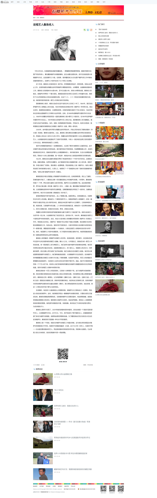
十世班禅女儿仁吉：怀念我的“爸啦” (108, 42)
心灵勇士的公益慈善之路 (63, 374)
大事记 (54, 486)
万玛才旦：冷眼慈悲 (101, 235)
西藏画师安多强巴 (103, 46)
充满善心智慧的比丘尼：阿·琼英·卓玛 (109, 56)
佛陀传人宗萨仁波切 (104, 39)
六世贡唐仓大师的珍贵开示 (103, 176)
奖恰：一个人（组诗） (101, 82)
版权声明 (66, 486)
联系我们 (60, 486)
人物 (38, 17)
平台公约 (73, 486)
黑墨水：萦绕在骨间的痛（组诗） (105, 100)
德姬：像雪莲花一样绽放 (105, 59)
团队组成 (48, 486)
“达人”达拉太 (59, 390)
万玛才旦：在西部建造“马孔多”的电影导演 (107, 200)
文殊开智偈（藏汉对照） (102, 141)
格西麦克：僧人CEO (104, 52)
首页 (34, 17)
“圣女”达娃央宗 (102, 29)
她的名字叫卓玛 (103, 49)
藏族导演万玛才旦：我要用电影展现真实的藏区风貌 (73, 469)
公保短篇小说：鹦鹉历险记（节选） (105, 117)
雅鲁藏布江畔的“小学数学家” (103, 260)
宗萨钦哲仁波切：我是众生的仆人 (66, 406)
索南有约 (42, 17)
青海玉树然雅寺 (99, 159)
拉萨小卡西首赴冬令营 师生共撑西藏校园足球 (70, 453)
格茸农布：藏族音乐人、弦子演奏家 (105, 218)
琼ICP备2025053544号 (69, 489)
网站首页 (35, 486)
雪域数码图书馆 (44, 492)
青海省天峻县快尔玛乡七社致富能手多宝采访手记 (72, 438)
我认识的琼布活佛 (103, 36)
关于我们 (42, 486)
